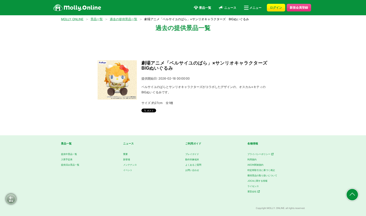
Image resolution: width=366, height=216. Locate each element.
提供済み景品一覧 (70, 164)
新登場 (126, 159)
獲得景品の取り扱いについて (262, 175)
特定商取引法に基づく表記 (261, 170)
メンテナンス (130, 164)
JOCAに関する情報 (257, 180)
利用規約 (252, 159)
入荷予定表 (66, 159)
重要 (125, 154)
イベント (127, 170)
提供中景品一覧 (69, 154)
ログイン (276, 7)
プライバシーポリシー (259, 154)
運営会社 (252, 191)
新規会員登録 (299, 7)
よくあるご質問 (193, 164)
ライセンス (253, 186)
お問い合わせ (192, 170)
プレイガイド (192, 154)
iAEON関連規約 (255, 164)
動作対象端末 (192, 159)
